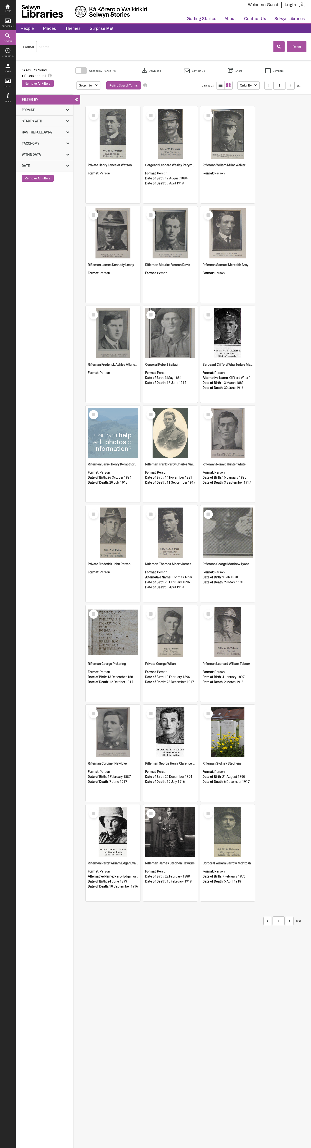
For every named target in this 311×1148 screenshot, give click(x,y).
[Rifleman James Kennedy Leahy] (113, 233)
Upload (8, 86)
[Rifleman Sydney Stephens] (228, 732)
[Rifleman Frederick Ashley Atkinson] (113, 333)
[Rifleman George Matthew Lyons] (228, 533)
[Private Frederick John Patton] (113, 533)
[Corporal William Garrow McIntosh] (228, 832)
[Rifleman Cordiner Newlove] (113, 732)
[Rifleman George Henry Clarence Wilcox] (170, 732)
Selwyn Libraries (289, 18)
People (27, 28)
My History (8, 56)
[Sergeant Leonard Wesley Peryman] (170, 134)
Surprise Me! (101, 28)
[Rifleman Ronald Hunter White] (228, 433)
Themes (73, 28)
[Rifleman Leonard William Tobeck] (228, 632)
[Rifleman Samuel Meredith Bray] (228, 233)
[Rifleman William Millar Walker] (228, 134)
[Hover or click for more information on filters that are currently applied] (50, 75)
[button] (279, 46)
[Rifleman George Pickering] (113, 632)
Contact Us (255, 18)
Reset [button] (297, 46)
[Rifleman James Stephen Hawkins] (170, 832)
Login (8, 71)
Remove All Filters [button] (38, 83)
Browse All (8, 26)
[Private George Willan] (170, 632)
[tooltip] (145, 85)
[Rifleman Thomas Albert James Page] (170, 533)
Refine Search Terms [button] (124, 85)
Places (49, 28)
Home (8, 11)
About (230, 18)
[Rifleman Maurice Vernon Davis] (170, 233)
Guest (272, 5)
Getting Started (201, 18)
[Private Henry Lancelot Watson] (113, 134)
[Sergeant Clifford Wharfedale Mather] (228, 333)
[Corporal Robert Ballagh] (170, 333)
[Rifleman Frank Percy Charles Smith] (170, 433)
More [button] (8, 101)
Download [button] (151, 70)
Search (8, 41)
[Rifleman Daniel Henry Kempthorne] (113, 433)
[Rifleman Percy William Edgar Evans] (113, 832)
